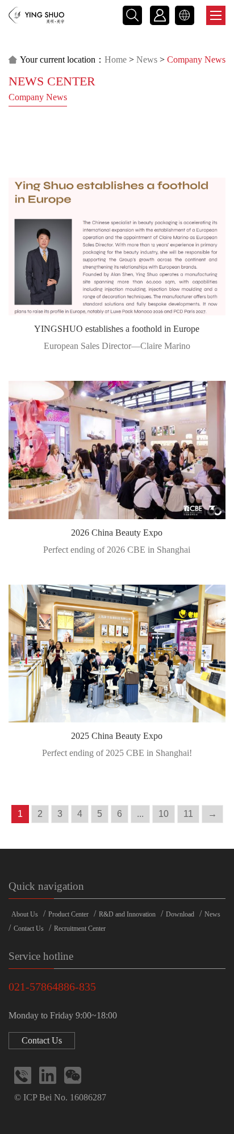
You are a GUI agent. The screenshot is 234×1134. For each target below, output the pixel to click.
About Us (24, 914)
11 (188, 814)
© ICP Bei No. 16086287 (60, 1097)
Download (180, 914)
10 (163, 814)
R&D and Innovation (127, 914)
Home (116, 59)
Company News (38, 97)
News (146, 59)
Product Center (68, 914)
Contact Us (29, 928)
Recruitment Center (80, 928)
